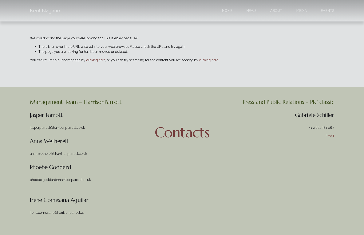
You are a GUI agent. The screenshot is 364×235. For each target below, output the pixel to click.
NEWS (251, 11)
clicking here (95, 60)
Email (329, 136)
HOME (227, 11)
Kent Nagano (45, 10)
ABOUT (276, 11)
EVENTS (327, 11)
